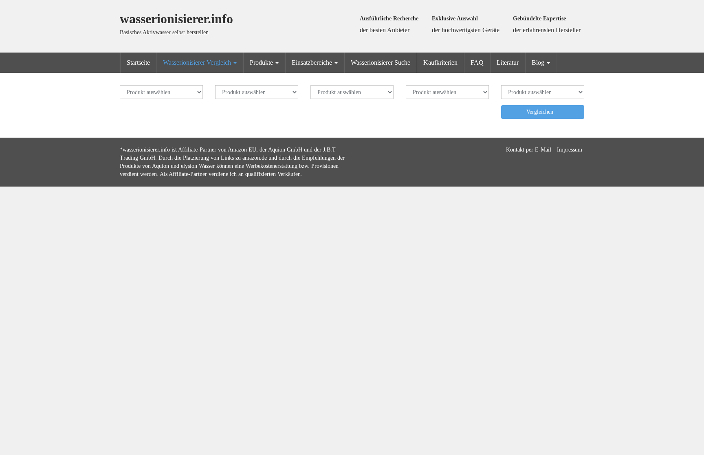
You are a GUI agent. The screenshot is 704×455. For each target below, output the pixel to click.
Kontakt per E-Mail (528, 150)
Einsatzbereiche (313, 62)
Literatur (508, 62)
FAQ (477, 62)
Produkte (262, 62)
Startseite (138, 62)
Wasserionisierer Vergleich (198, 62)
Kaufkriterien (440, 62)
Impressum (569, 150)
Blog (539, 62)
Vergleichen (540, 112)
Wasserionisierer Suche (380, 62)
